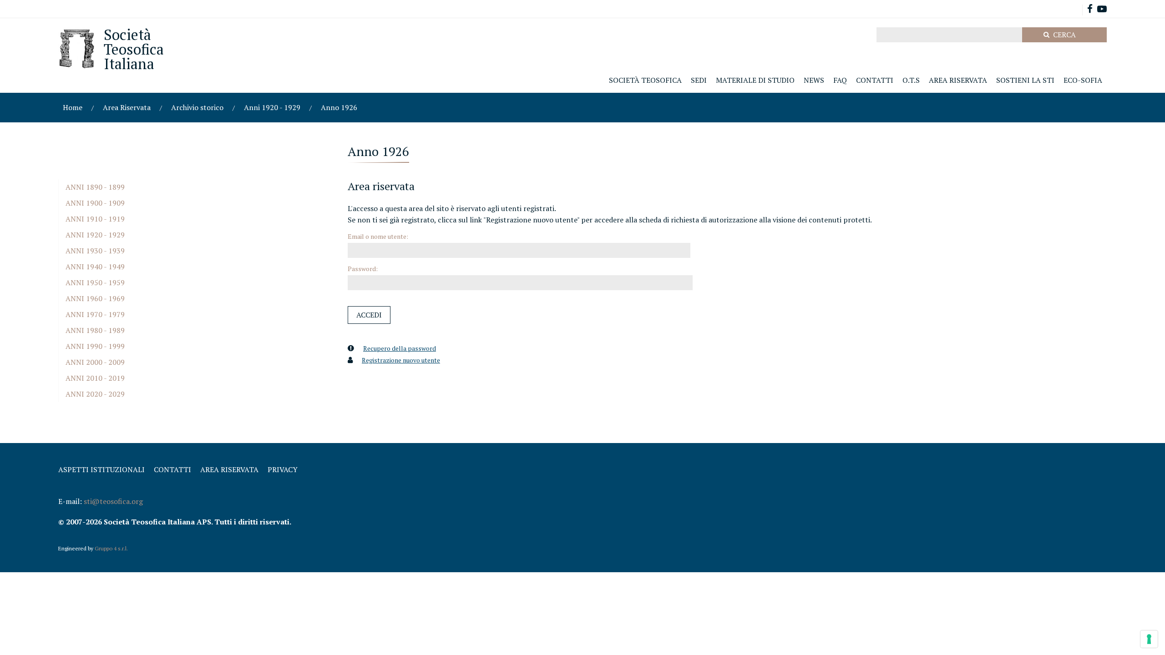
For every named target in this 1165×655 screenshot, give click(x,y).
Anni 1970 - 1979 (95, 314)
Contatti (172, 469)
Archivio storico (197, 107)
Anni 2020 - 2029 (95, 394)
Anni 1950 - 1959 (95, 282)
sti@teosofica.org (113, 501)
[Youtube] (1102, 9)
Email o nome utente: (378, 236)
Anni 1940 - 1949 (95, 267)
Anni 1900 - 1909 (95, 203)
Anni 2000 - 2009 (95, 362)
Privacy (283, 469)
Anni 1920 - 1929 (272, 107)
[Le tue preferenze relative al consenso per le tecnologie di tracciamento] (1149, 639)
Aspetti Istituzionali (101, 469)
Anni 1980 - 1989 (95, 330)
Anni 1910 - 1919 (95, 219)
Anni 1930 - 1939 (95, 251)
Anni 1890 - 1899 (95, 187)
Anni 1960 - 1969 (95, 298)
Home (72, 107)
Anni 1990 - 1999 (95, 346)
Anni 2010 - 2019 (95, 378)
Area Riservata (127, 107)
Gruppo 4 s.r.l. (111, 548)
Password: (363, 268)
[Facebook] (1090, 9)
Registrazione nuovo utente (401, 360)
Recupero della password (399, 348)
